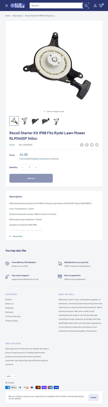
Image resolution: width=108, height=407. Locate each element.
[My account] (95, 5)
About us (9, 303)
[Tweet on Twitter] (92, 145)
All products (18, 16)
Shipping (9, 307)
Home (7, 16)
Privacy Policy (11, 320)
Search (8, 299)
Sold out (31, 178)
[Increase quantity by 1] (36, 167)
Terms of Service (13, 316)
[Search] (85, 5)
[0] (100, 5)
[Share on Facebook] (82, 145)
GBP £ (9, 376)
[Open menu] (6, 6)
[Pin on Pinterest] (87, 145)
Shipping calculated (39, 158)
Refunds (9, 312)
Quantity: (13, 167)
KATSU (12, 145)
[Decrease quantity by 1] (22, 167)
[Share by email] (97, 145)
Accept (93, 397)
